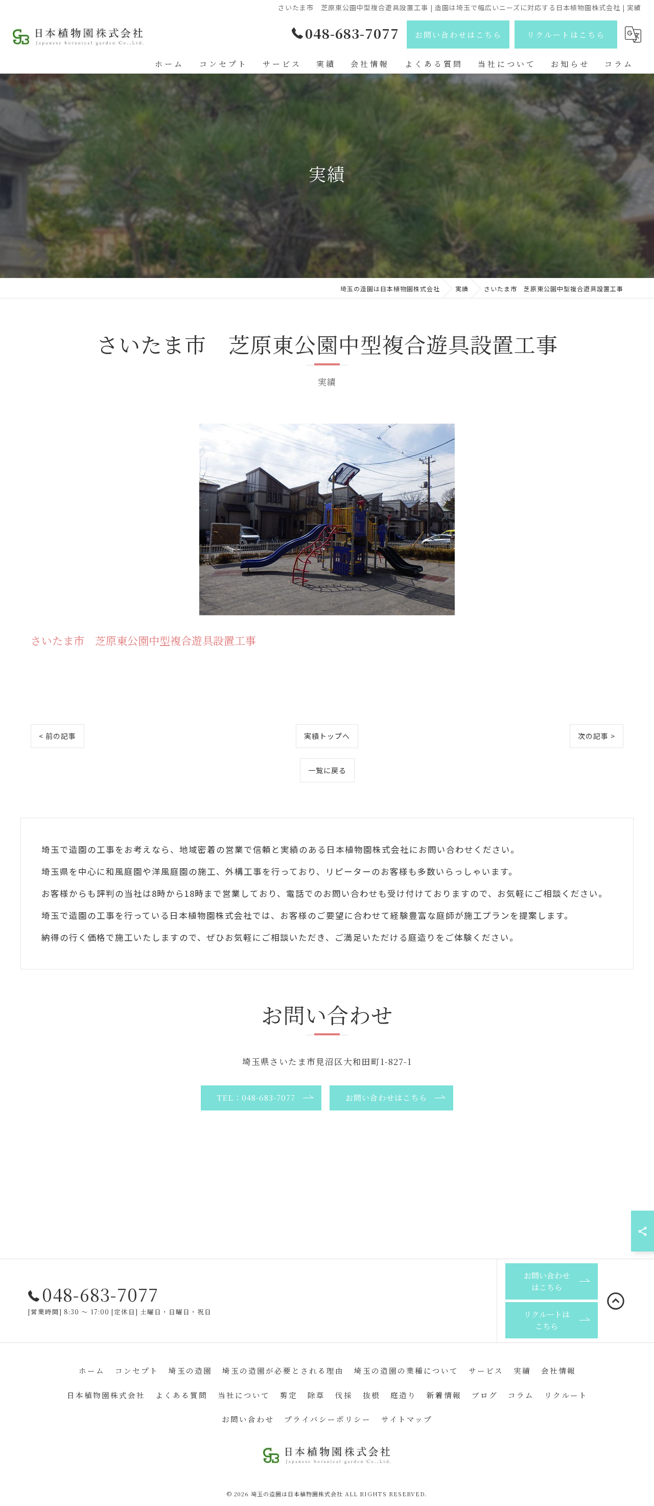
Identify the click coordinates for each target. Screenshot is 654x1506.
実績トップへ (327, 736)
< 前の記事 (57, 736)
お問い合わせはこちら (458, 34)
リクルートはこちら (566, 34)
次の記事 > (596, 736)
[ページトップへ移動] (615, 1301)
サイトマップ (406, 1419)
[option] (327, 519)
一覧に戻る (327, 770)
